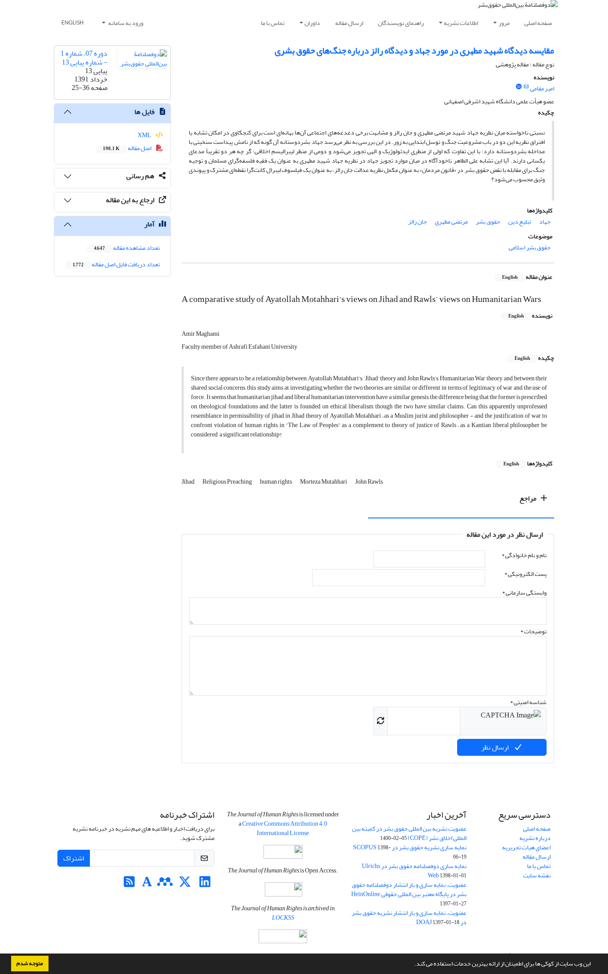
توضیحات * (533, 631)
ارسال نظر (495, 747)
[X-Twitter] (185, 884)
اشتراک (73, 858)
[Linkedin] (205, 884)
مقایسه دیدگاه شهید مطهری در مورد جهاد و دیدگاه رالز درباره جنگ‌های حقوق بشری (414, 50)
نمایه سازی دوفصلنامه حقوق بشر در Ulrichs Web (414, 870)
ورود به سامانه (125, 23)
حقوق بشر (488, 222)
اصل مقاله (127, 148)
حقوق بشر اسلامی (530, 247)
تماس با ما (272, 23)
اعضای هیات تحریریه (526, 847)
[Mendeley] (164, 884)
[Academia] (147, 884)
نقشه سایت (537, 875)
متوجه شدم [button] (29, 963)
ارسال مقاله (349, 23)
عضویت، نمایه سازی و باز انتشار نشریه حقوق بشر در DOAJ (409, 917)
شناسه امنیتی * (528, 702)
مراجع (528, 498)
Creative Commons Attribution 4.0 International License (284, 828)
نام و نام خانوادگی (524, 555)
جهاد (545, 222)
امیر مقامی (542, 88)
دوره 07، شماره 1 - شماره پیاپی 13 (84, 58)
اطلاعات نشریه (461, 23)
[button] (412, 964)
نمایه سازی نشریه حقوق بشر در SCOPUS (409, 847)
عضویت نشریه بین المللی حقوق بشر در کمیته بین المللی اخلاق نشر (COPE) (409, 833)
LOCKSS (283, 918)
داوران (312, 23)
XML (145, 135)
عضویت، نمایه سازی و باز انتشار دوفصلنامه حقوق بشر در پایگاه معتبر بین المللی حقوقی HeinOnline (408, 889)
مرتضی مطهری (451, 222)
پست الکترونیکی (525, 574)
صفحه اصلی (538, 23)
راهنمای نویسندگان (401, 23)
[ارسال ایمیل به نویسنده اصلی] (526, 86)
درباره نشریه (535, 838)
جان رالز (417, 222)
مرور (504, 23)
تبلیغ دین (519, 222)
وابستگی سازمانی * (524, 592)
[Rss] (129, 884)
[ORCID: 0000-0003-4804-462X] (518, 86)
